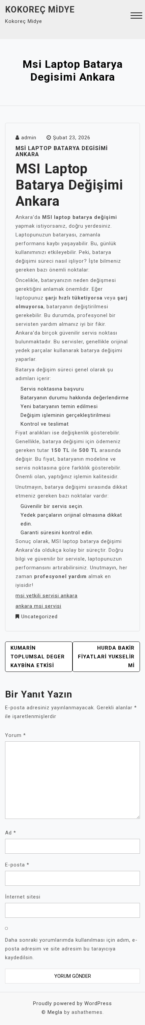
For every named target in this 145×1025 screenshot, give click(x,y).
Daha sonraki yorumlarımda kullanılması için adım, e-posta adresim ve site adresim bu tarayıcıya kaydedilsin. (71, 949)
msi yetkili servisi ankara (47, 596)
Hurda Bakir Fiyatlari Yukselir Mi (106, 656)
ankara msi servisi (38, 606)
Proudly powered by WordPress (72, 1003)
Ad (10, 833)
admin (28, 138)
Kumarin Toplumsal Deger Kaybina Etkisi (37, 656)
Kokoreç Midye (40, 10)
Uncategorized (39, 617)
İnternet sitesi (22, 897)
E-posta (17, 865)
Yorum (15, 735)
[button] (136, 16)
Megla (55, 1012)
